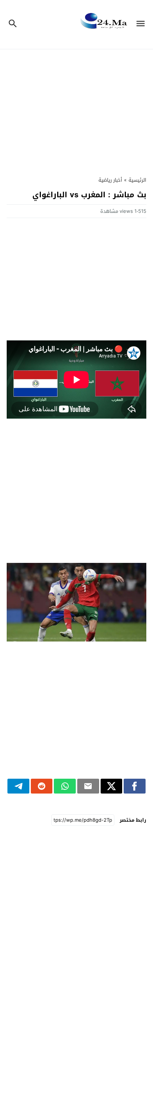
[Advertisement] (76, 112)
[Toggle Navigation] (142, 24)
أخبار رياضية (110, 180)
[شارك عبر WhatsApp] (65, 786)
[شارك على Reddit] (42, 786)
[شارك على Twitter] (111, 786)
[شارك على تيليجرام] (18, 786)
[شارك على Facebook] (135, 786)
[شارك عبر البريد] (88, 786)
